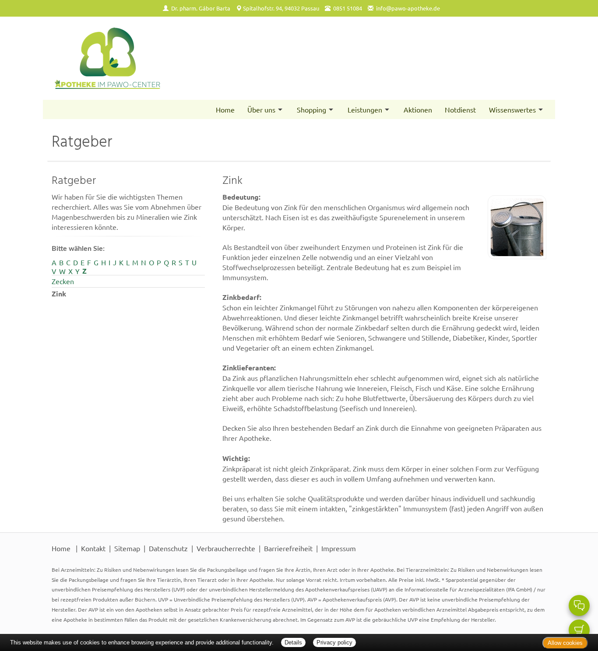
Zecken (63, 281)
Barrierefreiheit (288, 548)
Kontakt (93, 548)
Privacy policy (334, 642)
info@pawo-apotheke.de (408, 8)
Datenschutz (168, 548)
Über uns (261, 109)
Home (225, 109)
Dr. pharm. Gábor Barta (200, 8)
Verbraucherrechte (226, 548)
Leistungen (365, 109)
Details (293, 642)
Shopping (311, 109)
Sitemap (127, 548)
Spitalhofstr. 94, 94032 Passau (281, 8)
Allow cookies (565, 643)
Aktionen (418, 109)
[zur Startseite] (171, 58)
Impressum (338, 548)
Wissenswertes (512, 109)
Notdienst (460, 109)
